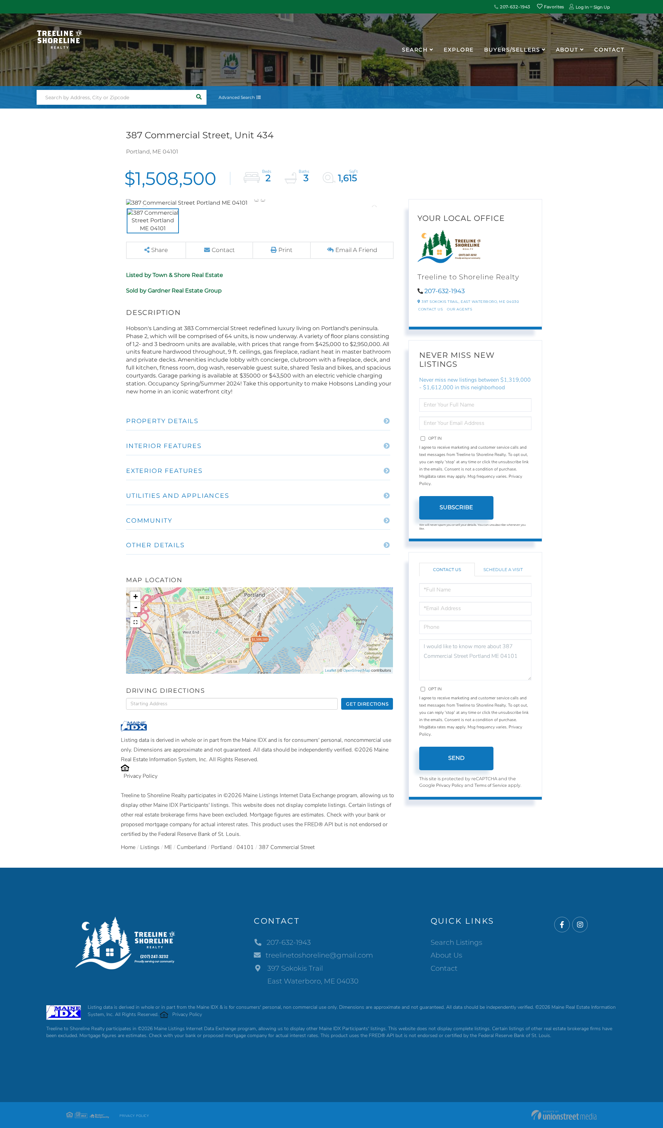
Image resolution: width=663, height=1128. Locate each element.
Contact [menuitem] (609, 49)
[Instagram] (580, 925)
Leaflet (330, 670)
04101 (245, 847)
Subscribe (456, 507)
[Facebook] (562, 925)
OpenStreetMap (356, 670)
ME (168, 847)
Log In (582, 7)
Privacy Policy (140, 776)
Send (456, 758)
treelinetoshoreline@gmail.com (319, 955)
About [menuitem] (567, 49)
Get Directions (367, 704)
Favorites (553, 6)
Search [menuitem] (415, 49)
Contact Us (430, 309)
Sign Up (602, 7)
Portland (221, 847)
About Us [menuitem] (446, 955)
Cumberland (191, 847)
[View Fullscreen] (135, 622)
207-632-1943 (514, 6)
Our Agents (459, 309)
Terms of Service (490, 785)
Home (128, 847)
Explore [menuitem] (459, 49)
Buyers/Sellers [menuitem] (512, 49)
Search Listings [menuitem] (456, 942)
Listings (150, 847)
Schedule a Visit (503, 569)
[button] (199, 97)
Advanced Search (237, 97)
